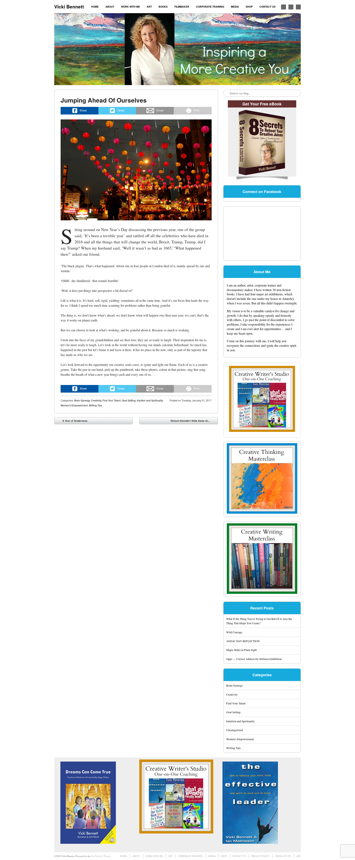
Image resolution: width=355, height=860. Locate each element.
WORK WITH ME (130, 6)
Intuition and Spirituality (150, 400)
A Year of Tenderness (72, 421)
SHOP (249, 6)
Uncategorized (234, 730)
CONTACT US (267, 6)
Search (227, 93)
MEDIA (235, 6)
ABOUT (109, 6)
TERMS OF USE (283, 856)
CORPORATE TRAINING (210, 6)
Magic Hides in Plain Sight (241, 650)
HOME (95, 6)
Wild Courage (234, 632)
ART (149, 6)
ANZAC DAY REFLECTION (243, 641)
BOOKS (163, 6)
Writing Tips (95, 405)
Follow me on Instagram (290, 7)
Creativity (96, 400)
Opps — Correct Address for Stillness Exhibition (254, 659)
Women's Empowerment (74, 405)
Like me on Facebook (283, 7)
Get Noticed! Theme (100, 856)
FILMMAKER (181, 6)
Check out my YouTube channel (298, 7)
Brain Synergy (82, 400)
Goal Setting (129, 400)
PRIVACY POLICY (260, 856)
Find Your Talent (112, 400)
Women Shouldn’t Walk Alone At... (193, 421)
